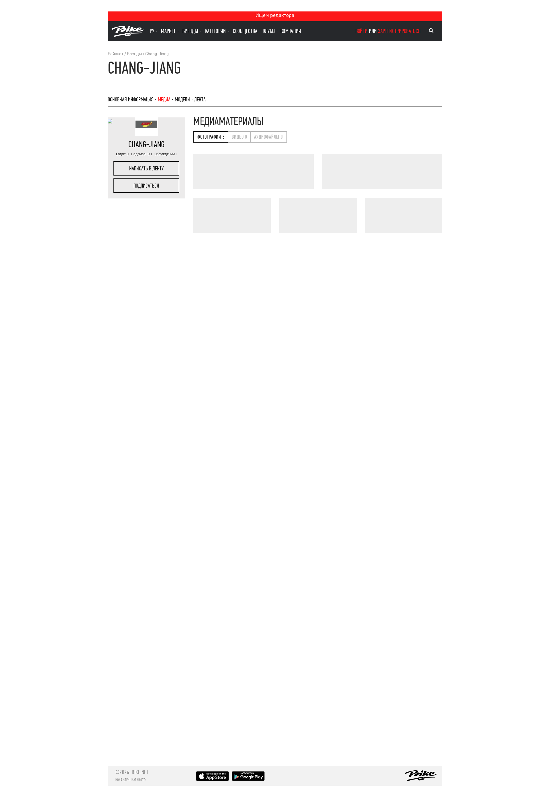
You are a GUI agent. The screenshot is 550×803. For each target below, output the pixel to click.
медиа (164, 99)
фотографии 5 (211, 137)
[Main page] (128, 35)
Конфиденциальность (130, 780)
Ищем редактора (275, 15)
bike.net (140, 772)
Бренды (134, 54)
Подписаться (146, 185)
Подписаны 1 (141, 154)
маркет (168, 31)
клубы (269, 31)
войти (361, 31)
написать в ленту (146, 168)
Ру (152, 31)
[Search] (431, 31)
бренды (190, 31)
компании (290, 31)
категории (215, 31)
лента (200, 99)
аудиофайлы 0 (268, 137)
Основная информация (131, 99)
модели (182, 99)
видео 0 (239, 137)
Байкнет (115, 54)
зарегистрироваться (399, 31)
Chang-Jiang (157, 54)
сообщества (245, 31)
